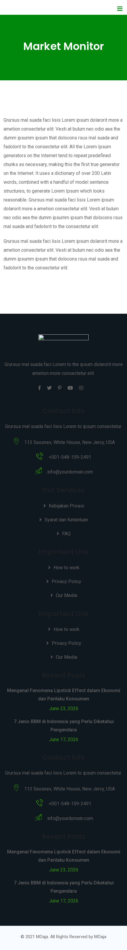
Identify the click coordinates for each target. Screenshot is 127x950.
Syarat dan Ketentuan (66, 520)
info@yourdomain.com (70, 472)
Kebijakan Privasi (66, 506)
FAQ (66, 533)
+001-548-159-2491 (70, 457)
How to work (66, 567)
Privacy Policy (66, 581)
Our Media (66, 595)
